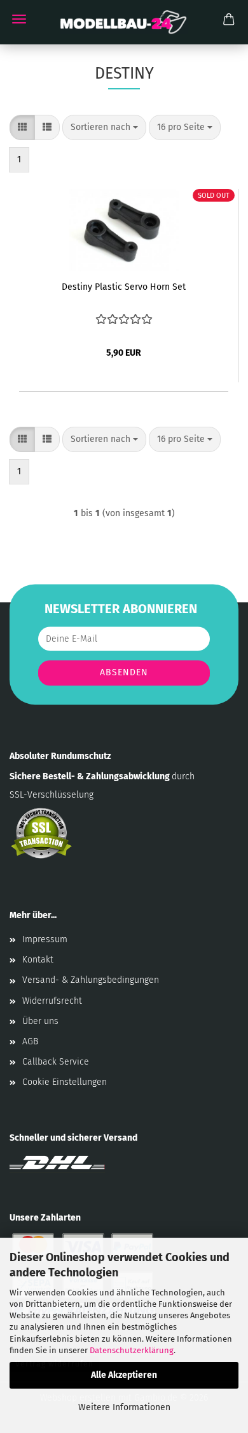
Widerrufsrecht (52, 1000)
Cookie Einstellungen (64, 1082)
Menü (19, 19)
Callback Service (55, 1061)
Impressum (44, 939)
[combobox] (104, 127)
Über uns (40, 1021)
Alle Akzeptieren (124, 1375)
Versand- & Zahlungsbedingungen (90, 980)
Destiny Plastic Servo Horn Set (124, 287)
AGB (30, 1041)
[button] (22, 127)
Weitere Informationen (124, 1407)
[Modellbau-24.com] (124, 22)
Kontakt (37, 959)
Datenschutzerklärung (132, 1350)
